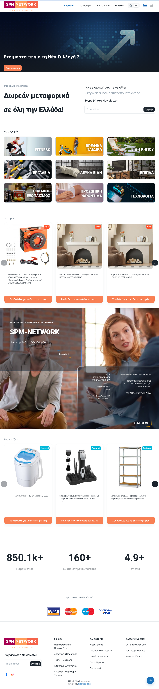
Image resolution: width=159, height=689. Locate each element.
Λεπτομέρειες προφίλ (136, 650)
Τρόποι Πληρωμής (63, 659)
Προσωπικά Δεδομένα (101, 650)
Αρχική (70, 5)
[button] (145, 5)
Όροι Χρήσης (96, 644)
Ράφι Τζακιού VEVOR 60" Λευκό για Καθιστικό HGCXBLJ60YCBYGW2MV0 (78, 276)
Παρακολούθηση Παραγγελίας (62, 646)
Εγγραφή (149, 109)
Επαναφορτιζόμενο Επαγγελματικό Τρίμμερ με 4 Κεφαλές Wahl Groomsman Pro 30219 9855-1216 (79, 498)
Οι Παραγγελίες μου (136, 644)
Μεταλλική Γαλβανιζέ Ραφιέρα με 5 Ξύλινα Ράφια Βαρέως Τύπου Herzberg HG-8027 (128, 497)
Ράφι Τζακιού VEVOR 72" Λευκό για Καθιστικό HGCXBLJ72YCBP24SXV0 (130, 276)
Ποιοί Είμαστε (97, 662)
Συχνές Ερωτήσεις (99, 656)
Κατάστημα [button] (85, 5)
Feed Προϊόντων (134, 656)
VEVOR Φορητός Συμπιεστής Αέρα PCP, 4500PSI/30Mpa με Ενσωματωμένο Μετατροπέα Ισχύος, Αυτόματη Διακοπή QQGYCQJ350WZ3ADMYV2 (25, 278)
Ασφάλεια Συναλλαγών (65, 665)
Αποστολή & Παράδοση (65, 653)
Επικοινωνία (103, 5)
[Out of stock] (79, 266)
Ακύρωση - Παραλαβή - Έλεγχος (65, 673)
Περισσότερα (13, 67)
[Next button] (155, 263)
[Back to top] (150, 680)
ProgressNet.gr (84, 683)
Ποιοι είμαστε (140, 422)
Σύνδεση (119, 5)
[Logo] (21, 6)
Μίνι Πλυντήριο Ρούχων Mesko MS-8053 (31, 495)
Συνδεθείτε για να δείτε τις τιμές (28, 299)
